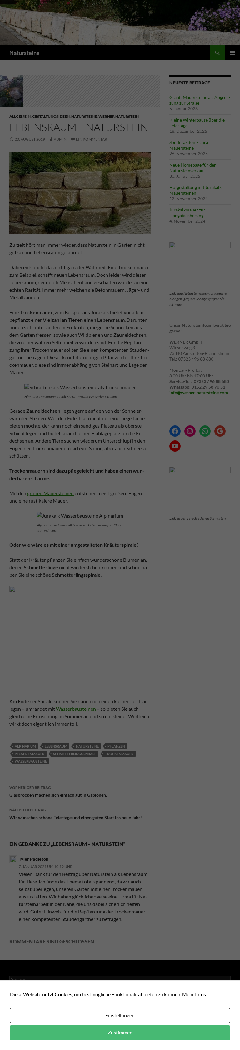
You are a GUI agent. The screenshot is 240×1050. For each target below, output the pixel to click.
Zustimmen (120, 1032)
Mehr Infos (194, 994)
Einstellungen (120, 1015)
